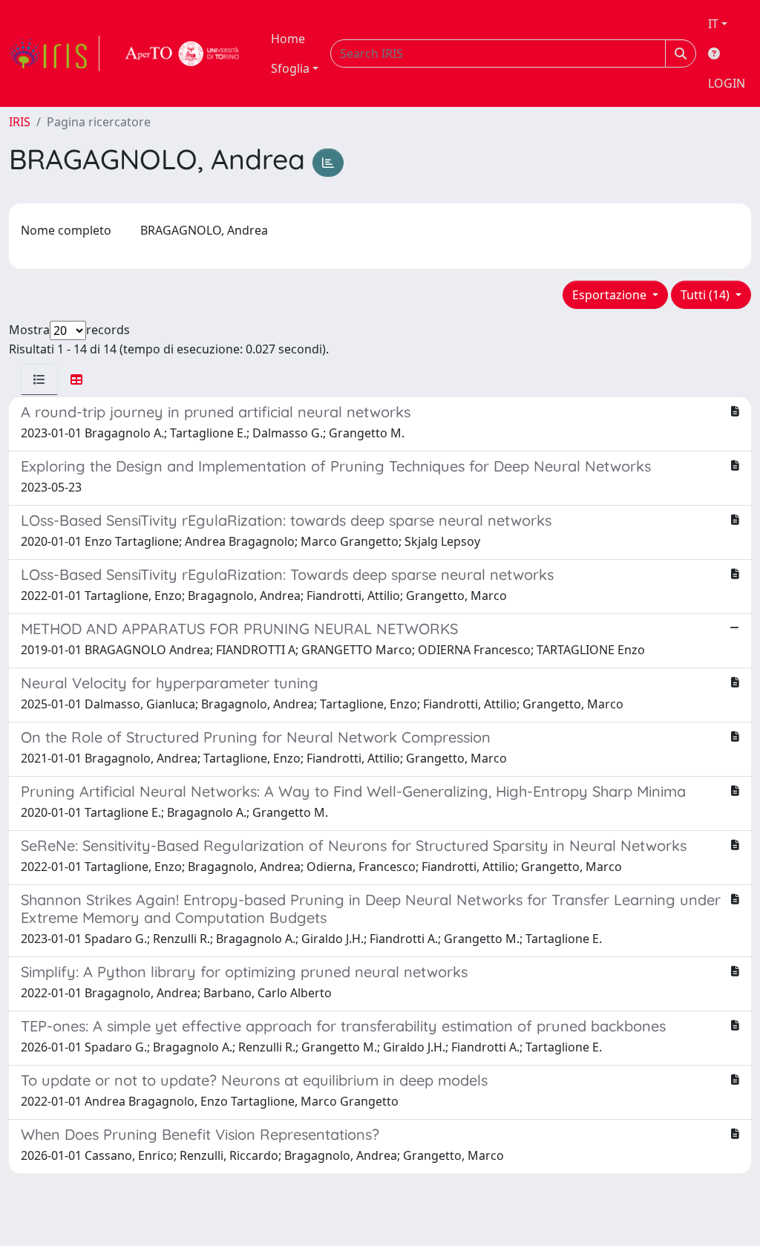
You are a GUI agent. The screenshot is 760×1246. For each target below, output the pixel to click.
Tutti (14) (707, 295)
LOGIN (726, 83)
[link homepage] (54, 53)
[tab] (39, 379)
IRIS (19, 122)
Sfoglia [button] (290, 68)
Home (288, 38)
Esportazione (610, 295)
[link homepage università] (182, 53)
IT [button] (713, 24)
